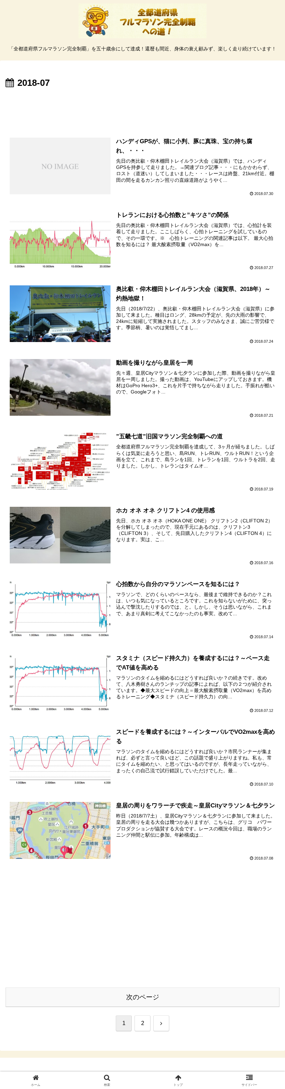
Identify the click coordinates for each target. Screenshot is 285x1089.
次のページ (142, 997)
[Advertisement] (142, 110)
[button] (264, 917)
